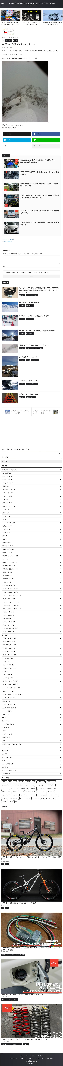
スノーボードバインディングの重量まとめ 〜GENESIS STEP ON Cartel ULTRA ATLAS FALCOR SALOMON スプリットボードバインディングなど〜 (39, 290)
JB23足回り (26, 785)
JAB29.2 (28, 781)
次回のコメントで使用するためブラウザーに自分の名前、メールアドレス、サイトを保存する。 (27, 272)
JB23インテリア (41, 781)
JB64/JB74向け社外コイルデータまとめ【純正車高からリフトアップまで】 (25, 1039)
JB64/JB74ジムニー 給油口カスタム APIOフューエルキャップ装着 (22, 994)
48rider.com (32, 5)
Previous (2, 15)
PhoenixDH (15, 791)
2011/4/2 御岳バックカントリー (29, 357)
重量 (16, 801)
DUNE (15, 781)
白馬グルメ (4, 801)
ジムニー (34, 791)
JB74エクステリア (50, 785)
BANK (10, 781)
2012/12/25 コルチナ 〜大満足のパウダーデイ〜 (34, 316)
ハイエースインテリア (42, 795)
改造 (54, 798)
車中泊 (11, 801)
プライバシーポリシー (24, 1055)
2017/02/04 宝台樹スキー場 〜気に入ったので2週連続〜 (37, 330)
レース (42, 798)
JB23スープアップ (6, 785)
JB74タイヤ (4, 788)
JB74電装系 (48, 788)
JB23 (33, 781)
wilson (22, 791)
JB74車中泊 (40, 788)
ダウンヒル (15, 795)
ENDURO (21, 781)
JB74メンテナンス (14, 788)
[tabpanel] (10, 18)
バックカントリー (14, 798)
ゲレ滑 (27, 791)
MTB (55, 788)
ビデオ (28, 798)
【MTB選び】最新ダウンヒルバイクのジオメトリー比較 (18, 903)
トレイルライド (23, 795)
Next (61, 15)
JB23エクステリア (51, 781)
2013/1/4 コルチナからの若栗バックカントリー (34, 345)
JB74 (33, 785)
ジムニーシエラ (41, 791)
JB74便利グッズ (24, 788)
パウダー (22, 798)
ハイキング (4, 798)
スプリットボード (8, 241)
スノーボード (7, 239)
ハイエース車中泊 (54, 795)
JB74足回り (33, 788)
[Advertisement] (31, 434)
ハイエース (32, 795)
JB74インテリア (40, 785)
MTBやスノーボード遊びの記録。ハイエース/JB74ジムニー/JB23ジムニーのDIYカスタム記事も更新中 (31, 1058)
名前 (4, 266)
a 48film (4, 781)
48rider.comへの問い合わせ (37, 1055)
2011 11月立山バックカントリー (29, 302)
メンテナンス (35, 798)
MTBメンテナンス (6, 791)
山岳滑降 (12, 239)
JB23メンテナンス (17, 785)
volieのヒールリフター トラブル (29, 381)
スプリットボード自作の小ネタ (28, 394)
